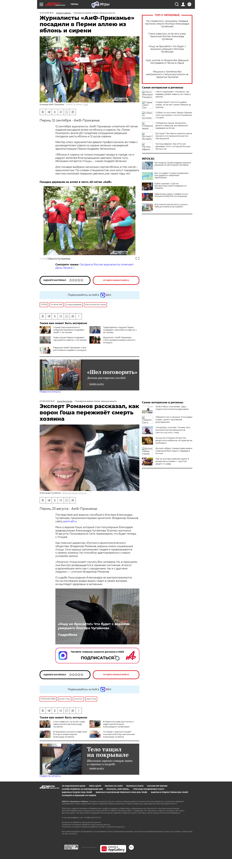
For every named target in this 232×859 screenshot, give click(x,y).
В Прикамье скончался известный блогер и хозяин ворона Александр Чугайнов (70, 734)
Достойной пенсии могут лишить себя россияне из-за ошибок (171, 205)
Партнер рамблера (89, 847)
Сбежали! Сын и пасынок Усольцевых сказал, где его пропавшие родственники (173, 419)
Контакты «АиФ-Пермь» (118, 789)
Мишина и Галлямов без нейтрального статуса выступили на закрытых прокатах (167, 74)
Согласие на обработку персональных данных (81, 822)
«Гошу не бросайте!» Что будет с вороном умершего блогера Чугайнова (167, 49)
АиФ (86, 104)
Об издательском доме (73, 786)
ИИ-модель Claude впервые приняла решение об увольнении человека (173, 164)
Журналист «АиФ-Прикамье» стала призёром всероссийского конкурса (119, 340)
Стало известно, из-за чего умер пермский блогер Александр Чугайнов (167, 36)
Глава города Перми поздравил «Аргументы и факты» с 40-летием (70, 338)
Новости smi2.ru (50, 391)
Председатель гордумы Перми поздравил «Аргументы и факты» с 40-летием (120, 330)
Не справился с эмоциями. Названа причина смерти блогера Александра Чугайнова (167, 24)
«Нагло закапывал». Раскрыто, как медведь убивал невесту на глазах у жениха (173, 94)
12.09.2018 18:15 (47, 13)
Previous (46, 215)
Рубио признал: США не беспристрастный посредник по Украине (171, 186)
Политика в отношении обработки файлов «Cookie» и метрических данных (93, 827)
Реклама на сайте (114, 786)
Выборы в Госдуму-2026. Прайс (77, 792)
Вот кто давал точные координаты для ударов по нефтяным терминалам (171, 175)
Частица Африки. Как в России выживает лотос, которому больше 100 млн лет (172, 146)
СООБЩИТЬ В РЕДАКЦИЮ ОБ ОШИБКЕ (79, 795)
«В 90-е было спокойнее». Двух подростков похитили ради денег (172, 407)
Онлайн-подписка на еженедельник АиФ (82, 789)
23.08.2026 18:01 (47, 401)
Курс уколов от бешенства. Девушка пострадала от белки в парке (167, 61)
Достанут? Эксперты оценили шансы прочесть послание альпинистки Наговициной (173, 136)
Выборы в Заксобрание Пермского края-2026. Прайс (121, 792)
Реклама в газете (134, 786)
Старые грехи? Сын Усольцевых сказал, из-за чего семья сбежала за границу (173, 104)
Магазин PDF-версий (157, 786)
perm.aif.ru (70, 521)
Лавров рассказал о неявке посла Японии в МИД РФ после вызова (171, 195)
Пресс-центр (95, 786)
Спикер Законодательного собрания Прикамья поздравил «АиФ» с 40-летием (68, 330)
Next (133, 215)
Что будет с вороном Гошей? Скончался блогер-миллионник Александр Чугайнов (119, 734)
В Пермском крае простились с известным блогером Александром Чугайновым (118, 724)
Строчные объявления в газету (148, 789)
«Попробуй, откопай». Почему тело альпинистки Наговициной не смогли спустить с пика (172, 430)
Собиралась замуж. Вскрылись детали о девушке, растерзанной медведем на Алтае (171, 125)
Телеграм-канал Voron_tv (74, 493)
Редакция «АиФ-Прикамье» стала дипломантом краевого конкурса (69, 348)
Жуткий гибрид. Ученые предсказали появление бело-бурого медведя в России (173, 451)
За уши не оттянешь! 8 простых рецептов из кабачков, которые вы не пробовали (173, 440)
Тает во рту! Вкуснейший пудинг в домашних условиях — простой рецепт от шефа (172, 461)
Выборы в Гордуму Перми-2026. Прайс (169, 792)
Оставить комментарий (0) (116, 280)
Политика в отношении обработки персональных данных (86, 825)
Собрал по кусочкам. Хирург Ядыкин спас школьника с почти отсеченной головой (173, 115)
